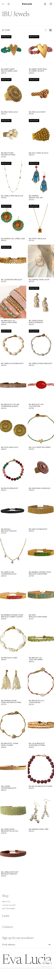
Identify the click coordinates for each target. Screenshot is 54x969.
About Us (6, 902)
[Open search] (9, 4)
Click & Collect (9, 905)
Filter (7, 30)
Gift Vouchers (8, 909)
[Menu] (3, 4)
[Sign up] (49, 944)
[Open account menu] (45, 4)
